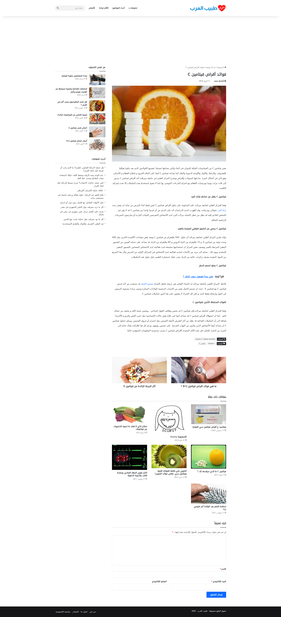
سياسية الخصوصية (63, 611)
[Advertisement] (140, 40)
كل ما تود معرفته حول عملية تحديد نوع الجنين (84, 219)
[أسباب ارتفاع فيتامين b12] (97, 144)
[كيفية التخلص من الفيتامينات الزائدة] (97, 118)
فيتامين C (202, 343)
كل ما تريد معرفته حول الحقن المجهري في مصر (82, 207)
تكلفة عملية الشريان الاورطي (90, 190)
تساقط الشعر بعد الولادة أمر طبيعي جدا (210, 508)
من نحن (92, 611)
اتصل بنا (84, 611)
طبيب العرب (202, 611)
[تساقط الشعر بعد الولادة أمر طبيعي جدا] (208, 494)
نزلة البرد (221, 210)
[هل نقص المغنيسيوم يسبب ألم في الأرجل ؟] (97, 105)
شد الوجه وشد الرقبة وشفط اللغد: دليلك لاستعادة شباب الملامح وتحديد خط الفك (82, 176)
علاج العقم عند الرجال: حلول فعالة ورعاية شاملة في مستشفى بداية (81, 196)
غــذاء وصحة (210, 67)
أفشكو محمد (219, 81)
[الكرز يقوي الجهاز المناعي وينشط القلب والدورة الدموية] (129, 457)
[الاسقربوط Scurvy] (169, 419)
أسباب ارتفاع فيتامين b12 (76, 141)
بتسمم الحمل (147, 284)
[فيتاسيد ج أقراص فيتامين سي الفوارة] (208, 414)
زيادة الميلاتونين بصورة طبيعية (74, 76)
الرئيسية (220, 67)
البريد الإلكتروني (218, 581)
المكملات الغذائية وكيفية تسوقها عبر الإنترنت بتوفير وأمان (71, 90)
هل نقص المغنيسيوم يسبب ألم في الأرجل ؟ (72, 103)
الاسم (223, 569)
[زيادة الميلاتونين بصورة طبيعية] (97, 79)
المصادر (75, 611)
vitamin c (211, 343)
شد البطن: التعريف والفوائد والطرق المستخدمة (83, 224)
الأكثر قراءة (103, 8)
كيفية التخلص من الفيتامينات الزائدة (72, 115)
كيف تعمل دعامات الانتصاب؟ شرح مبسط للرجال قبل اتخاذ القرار (80, 184)
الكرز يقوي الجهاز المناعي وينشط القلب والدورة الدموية (132, 474)
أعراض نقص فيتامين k (78, 128)
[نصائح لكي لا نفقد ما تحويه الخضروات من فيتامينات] (129, 414)
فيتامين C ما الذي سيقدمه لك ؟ (211, 471)
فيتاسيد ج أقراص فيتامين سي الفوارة (209, 427)
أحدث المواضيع (119, 8)
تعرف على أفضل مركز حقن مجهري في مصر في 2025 (82, 213)
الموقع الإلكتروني (159, 581)
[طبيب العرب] (208, 8)
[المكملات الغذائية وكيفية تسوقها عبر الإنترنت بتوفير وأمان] (97, 92)
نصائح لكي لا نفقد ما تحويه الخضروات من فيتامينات (130, 427)
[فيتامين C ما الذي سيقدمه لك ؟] (208, 457)
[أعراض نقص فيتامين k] (97, 131)
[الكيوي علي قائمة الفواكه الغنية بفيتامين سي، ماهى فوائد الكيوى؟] (169, 456)
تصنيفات (133, 8)
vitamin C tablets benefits (205, 339)
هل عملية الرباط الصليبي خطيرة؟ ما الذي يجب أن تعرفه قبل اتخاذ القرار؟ (82, 169)
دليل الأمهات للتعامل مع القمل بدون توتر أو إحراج (82, 202)
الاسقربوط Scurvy (178, 437)
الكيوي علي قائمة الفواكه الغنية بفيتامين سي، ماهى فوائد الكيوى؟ (171, 472)
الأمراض (92, 8)
